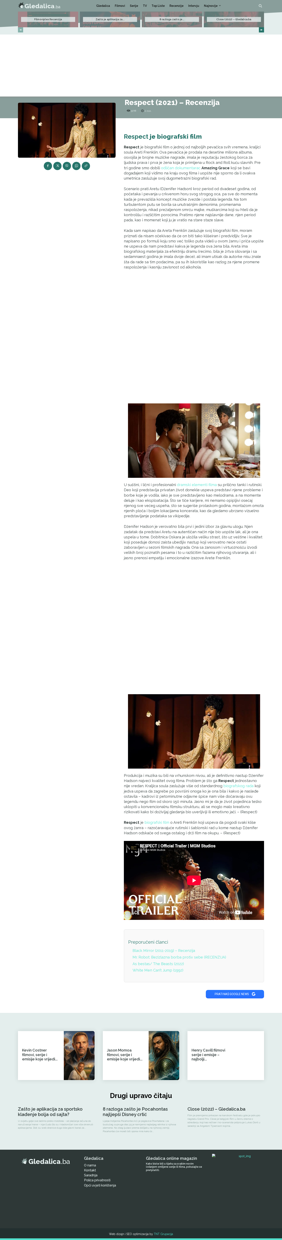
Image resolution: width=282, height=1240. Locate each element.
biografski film (157, 822)
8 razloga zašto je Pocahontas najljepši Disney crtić (135, 1111)
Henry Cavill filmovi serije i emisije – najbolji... (208, 1054)
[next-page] (261, 29)
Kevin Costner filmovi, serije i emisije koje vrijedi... (40, 1054)
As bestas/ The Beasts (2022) (158, 964)
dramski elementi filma (197, 485)
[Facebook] (48, 166)
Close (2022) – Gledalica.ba (233, 19)
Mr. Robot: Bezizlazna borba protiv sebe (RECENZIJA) (179, 957)
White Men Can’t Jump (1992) (158, 970)
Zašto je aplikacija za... (110, 19)
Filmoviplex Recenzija (48, 19)
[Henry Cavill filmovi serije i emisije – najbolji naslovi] (248, 1055)
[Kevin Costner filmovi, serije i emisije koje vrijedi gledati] (79, 1055)
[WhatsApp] (76, 166)
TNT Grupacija (163, 1234)
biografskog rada (238, 786)
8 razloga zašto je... (172, 19)
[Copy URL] (86, 166)
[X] (57, 166)
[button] (260, 6)
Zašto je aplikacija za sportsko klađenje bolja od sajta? (50, 1111)
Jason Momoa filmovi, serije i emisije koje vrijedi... (124, 1054)
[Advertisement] (141, 65)
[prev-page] (20, 29)
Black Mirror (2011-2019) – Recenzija (164, 950)
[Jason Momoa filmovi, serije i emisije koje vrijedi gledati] (164, 1055)
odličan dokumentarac (180, 168)
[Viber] (67, 166)
